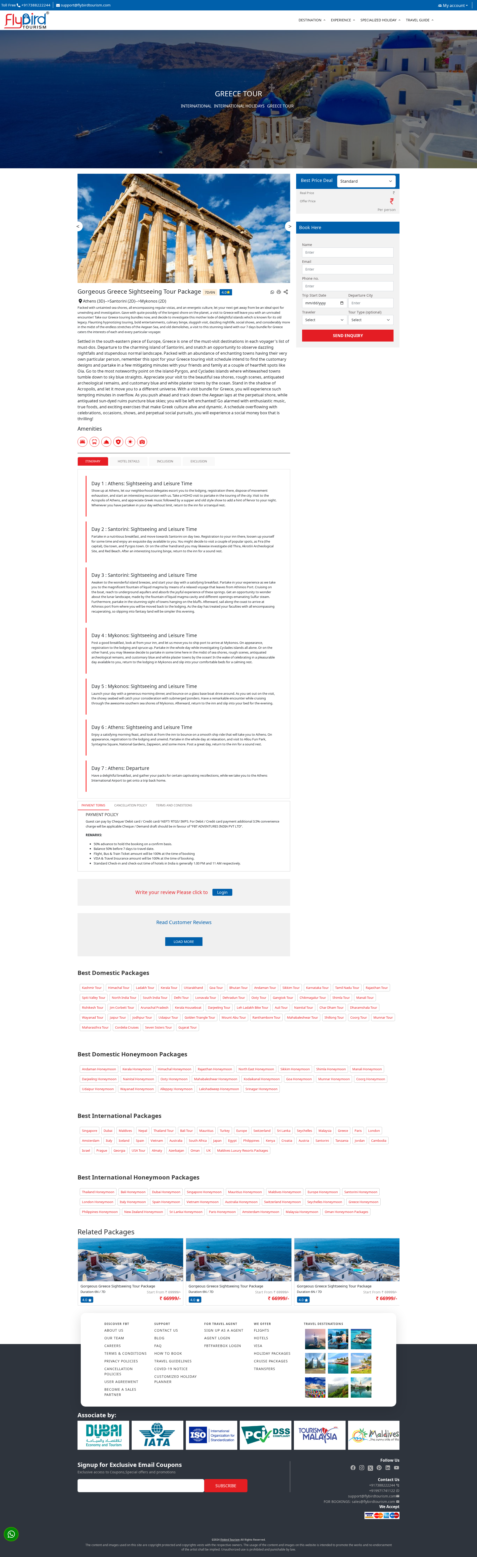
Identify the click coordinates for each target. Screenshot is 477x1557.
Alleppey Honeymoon (176, 1089)
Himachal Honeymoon (174, 1069)
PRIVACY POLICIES (121, 1361)
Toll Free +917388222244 (25, 4)
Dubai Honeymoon (166, 1192)
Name (307, 244)
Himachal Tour (118, 987)
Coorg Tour (358, 1017)
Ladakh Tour (145, 987)
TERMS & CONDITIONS (125, 1353)
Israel (86, 1150)
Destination (310, 20)
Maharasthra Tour (95, 1027)
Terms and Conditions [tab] (174, 805)
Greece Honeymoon (363, 1202)
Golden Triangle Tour (200, 1017)
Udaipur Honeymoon (98, 1089)
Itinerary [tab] (92, 461)
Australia (175, 1140)
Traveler (309, 312)
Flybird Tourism (230, 1539)
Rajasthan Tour (377, 987)
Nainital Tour (303, 1007)
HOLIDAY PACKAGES (272, 1353)
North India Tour (124, 997)
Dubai (108, 1130)
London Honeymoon (97, 1202)
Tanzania (341, 1140)
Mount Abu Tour (234, 1017)
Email (306, 261)
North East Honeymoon (256, 1069)
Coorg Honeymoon (370, 1079)
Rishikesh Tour (92, 1007)
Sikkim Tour (291, 987)
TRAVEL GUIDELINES (173, 1361)
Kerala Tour (169, 987)
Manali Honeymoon (367, 1069)
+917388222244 (382, 1485)
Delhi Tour (181, 997)
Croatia (286, 1140)
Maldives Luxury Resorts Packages (242, 1150)
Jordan (360, 1140)
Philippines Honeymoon (100, 1212)
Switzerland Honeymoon (282, 1202)
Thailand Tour (164, 1130)
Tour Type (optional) (364, 312)
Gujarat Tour (187, 1027)
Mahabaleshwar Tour (302, 1017)
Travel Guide (418, 20)
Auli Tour (281, 1007)
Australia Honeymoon (241, 1202)
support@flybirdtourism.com (85, 4)
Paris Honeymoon (222, 1212)
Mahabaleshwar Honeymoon (215, 1079)
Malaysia (324, 1130)
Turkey (225, 1130)
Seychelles (304, 1130)
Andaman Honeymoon (99, 1069)
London (374, 1130)
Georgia (119, 1150)
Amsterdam (90, 1140)
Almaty (157, 1150)
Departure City (360, 295)
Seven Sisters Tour (158, 1027)
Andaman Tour (265, 987)
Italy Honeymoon (133, 1202)
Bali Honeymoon (133, 1192)
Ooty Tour (258, 997)
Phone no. (310, 278)
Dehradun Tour (234, 997)
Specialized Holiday (378, 20)
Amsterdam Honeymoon (260, 1212)
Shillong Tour (334, 1017)
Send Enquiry (348, 335)
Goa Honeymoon (299, 1079)
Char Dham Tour (331, 1007)
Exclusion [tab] (199, 461)
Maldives (125, 1130)
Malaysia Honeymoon (302, 1212)
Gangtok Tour (283, 997)
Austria (304, 1140)
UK (208, 1150)
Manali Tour (365, 997)
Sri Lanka (283, 1130)
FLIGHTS (261, 1330)
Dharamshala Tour (363, 1007)
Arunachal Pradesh (154, 1007)
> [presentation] (290, 226)
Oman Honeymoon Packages (346, 1212)
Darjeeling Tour (219, 1007)
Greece (343, 1130)
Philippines (251, 1140)
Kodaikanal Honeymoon (262, 1079)
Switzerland (262, 1130)
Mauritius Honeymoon (245, 1192)
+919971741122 (382, 1490)
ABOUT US (113, 1330)
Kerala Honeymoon (136, 1069)
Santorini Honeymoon (360, 1192)
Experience (341, 20)
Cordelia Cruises (127, 1027)
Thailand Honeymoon (98, 1192)
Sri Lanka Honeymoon (185, 1212)
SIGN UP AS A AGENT (223, 1330)
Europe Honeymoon (323, 1192)
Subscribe (225, 1485)
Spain (140, 1140)
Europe (241, 1130)
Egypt (232, 1140)
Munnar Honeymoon (334, 1079)
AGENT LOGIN (217, 1338)
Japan (217, 1140)
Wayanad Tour (92, 1017)
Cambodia (378, 1140)
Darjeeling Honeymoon (99, 1079)
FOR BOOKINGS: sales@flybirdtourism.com (360, 1501)
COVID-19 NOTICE (171, 1368)
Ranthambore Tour (266, 1017)
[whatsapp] (272, 292)
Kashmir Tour (92, 987)
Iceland (124, 1140)
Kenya (270, 1140)
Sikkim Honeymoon (295, 1069)
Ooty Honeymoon (174, 1079)
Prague (101, 1150)
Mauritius (206, 1130)
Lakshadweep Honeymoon (219, 1089)
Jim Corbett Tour (122, 1007)
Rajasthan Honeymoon (215, 1069)
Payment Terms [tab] (93, 805)
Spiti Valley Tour (93, 997)
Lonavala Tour (205, 997)
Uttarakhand (193, 987)
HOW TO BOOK (168, 1353)
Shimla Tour (341, 997)
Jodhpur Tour (142, 1017)
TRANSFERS (264, 1368)
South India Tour (155, 997)
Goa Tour (216, 987)
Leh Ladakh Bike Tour (252, 1007)
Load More (184, 941)
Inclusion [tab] (165, 461)
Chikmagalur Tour (313, 997)
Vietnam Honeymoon (203, 1202)
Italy (109, 1140)
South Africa (198, 1140)
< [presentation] (78, 226)
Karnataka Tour (317, 987)
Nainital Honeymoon (138, 1079)
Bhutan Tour (238, 987)
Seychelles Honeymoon (324, 1202)
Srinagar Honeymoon (261, 1089)
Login (222, 892)
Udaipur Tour (168, 1017)
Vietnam (157, 1140)
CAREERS (112, 1345)
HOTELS (261, 1338)
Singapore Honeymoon (204, 1192)
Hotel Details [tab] (129, 461)
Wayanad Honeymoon (137, 1089)
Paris (358, 1130)
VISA (258, 1345)
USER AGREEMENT (121, 1381)
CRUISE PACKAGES (271, 1361)
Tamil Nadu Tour (347, 987)
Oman (195, 1150)
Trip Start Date (314, 295)
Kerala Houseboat (188, 1007)
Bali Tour (186, 1130)
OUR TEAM (114, 1338)
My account (453, 5)
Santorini (322, 1140)
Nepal (142, 1130)
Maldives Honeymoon (284, 1192)
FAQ (158, 1345)
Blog (159, 1338)
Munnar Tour (383, 1017)
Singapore (89, 1130)
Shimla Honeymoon (331, 1069)
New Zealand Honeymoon (143, 1212)
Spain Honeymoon (166, 1202)
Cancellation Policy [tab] (130, 805)
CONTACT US (166, 1330)
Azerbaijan (176, 1150)
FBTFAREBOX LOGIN (222, 1345)
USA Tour (138, 1150)
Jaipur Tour (118, 1017)
